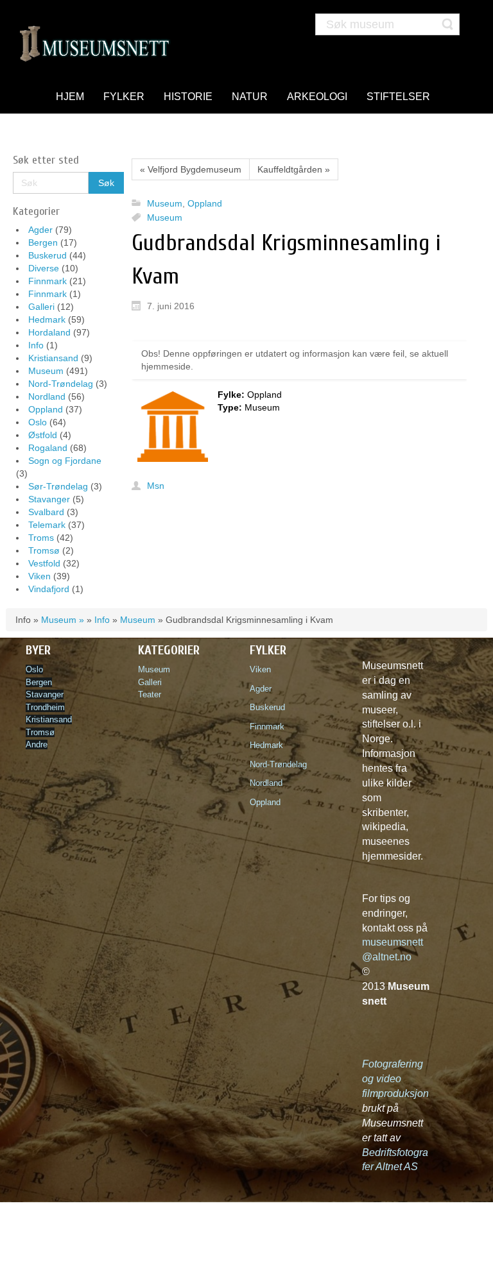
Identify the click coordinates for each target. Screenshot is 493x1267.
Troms (41, 537)
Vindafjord (48, 589)
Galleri (41, 307)
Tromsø (44, 550)
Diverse (43, 268)
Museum (46, 371)
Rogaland (47, 448)
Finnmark (47, 281)
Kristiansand (53, 358)
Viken (39, 576)
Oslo (37, 422)
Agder (40, 230)
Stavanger (49, 499)
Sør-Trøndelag (58, 486)
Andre (37, 744)
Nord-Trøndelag (60, 383)
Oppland (45, 409)
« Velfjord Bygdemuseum (190, 169)
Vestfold (44, 563)
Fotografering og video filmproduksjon (395, 1079)
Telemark (46, 525)
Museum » (62, 620)
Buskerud (47, 255)
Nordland (46, 396)
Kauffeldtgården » (293, 169)
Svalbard (46, 512)
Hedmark (46, 319)
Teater (149, 694)
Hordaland (49, 332)
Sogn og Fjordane (64, 460)
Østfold (42, 435)
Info (36, 345)
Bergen (43, 242)
